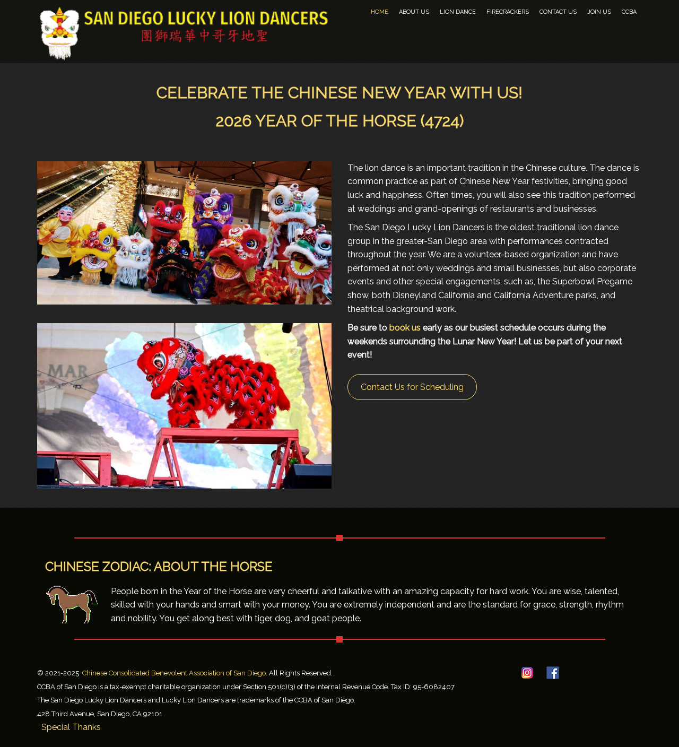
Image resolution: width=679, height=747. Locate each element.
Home (379, 11)
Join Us (599, 11)
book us (405, 328)
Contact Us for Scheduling (412, 387)
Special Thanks (71, 727)
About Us (414, 11)
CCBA (629, 11)
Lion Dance (458, 11)
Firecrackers (507, 11)
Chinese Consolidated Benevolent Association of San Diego (174, 673)
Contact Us (558, 11)
